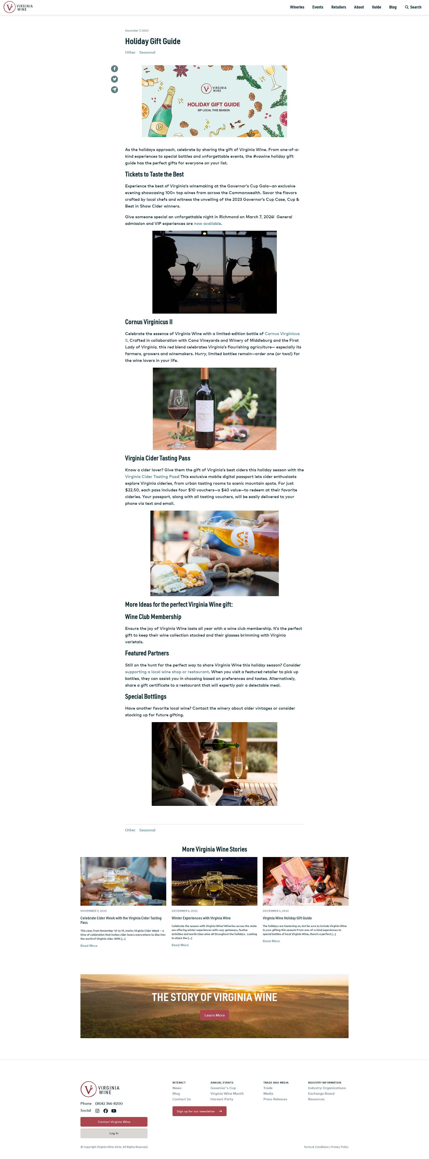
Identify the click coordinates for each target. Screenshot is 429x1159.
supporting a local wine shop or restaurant (167, 671)
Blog (393, 7)
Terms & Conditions (316, 1147)
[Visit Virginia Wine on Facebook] (105, 1111)
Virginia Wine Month (227, 1093)
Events (317, 7)
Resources (316, 1099)
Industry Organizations (327, 1088)
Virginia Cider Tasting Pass (151, 476)
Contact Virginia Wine (114, 1121)
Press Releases (275, 1099)
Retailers (338, 7)
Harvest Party (221, 1099)
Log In (113, 1133)
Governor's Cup (223, 1088)
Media (268, 1093)
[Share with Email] (114, 89)
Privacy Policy (340, 1147)
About (359, 7)
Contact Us (181, 1099)
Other (130, 52)
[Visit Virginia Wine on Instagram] (97, 1111)
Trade (267, 1088)
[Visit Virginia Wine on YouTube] (114, 1111)
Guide (376, 7)
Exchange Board (321, 1093)
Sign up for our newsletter (196, 1111)
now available (207, 223)
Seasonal (147, 52)
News (177, 1088)
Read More (88, 945)
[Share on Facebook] (114, 68)
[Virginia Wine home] (18, 7)
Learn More (214, 1015)
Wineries (297, 7)
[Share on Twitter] (114, 79)
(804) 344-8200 (109, 1103)
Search (415, 7)
